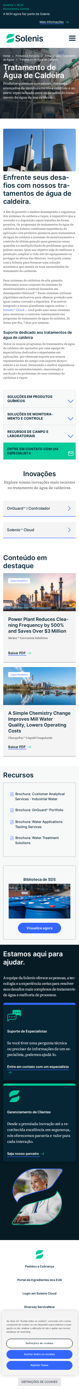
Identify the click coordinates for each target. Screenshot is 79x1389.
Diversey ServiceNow (39, 1307)
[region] (39, 1343)
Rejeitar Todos (39, 1365)
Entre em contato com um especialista (38, 1067)
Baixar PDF (17, 653)
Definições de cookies (39, 1382)
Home (6, 55)
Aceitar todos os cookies (39, 1354)
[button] (39, 401)
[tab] (39, 398)
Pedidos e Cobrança (39, 1266)
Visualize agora (39, 928)
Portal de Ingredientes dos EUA (39, 1280)
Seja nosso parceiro (23, 1153)
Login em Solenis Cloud (39, 1293)
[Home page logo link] (39, 1254)
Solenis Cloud (13, 310)
